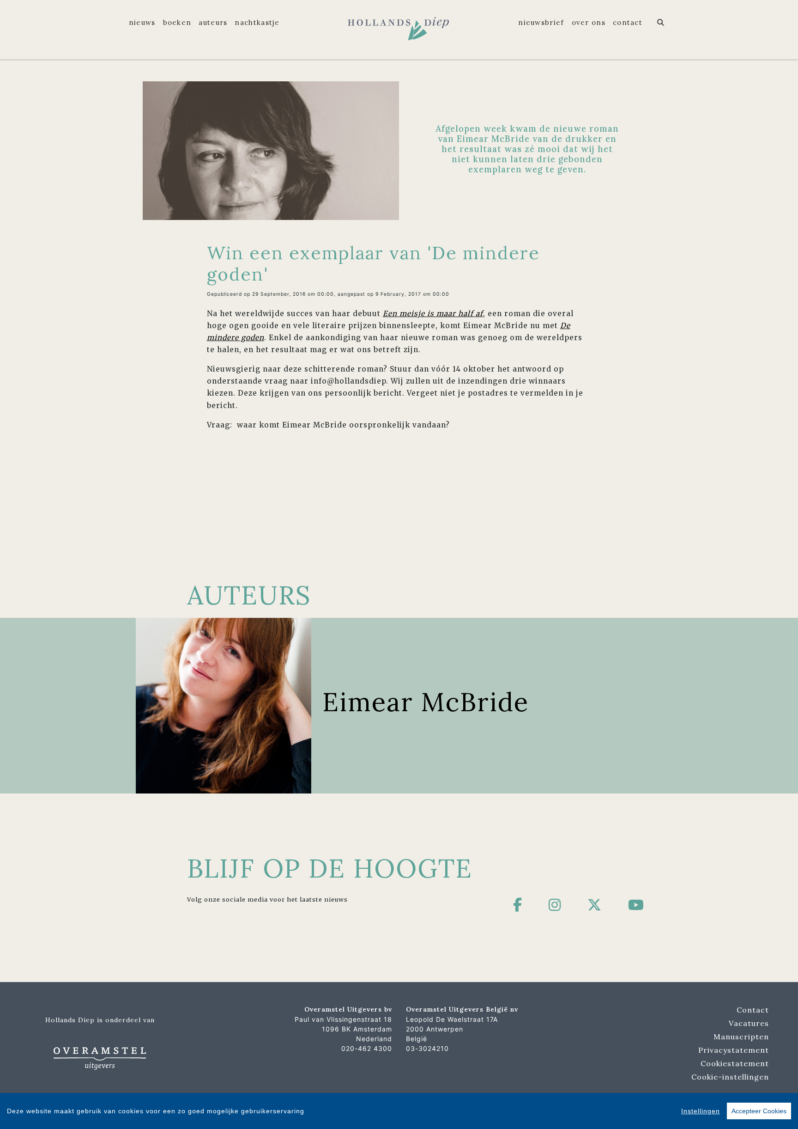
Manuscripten (741, 1036)
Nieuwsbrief (541, 22)
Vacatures (749, 1023)
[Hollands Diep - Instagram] (555, 905)
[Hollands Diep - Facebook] (517, 905)
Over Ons (588, 22)
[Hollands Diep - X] (594, 905)
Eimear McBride (425, 701)
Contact (627, 22)
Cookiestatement (735, 1063)
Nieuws (142, 22)
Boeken (177, 22)
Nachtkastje (257, 22)
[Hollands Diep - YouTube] (636, 905)
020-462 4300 (366, 1048)
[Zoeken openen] (660, 22)
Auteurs (213, 22)
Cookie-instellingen (730, 1076)
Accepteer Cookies (759, 1111)
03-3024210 (427, 1048)
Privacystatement (733, 1050)
